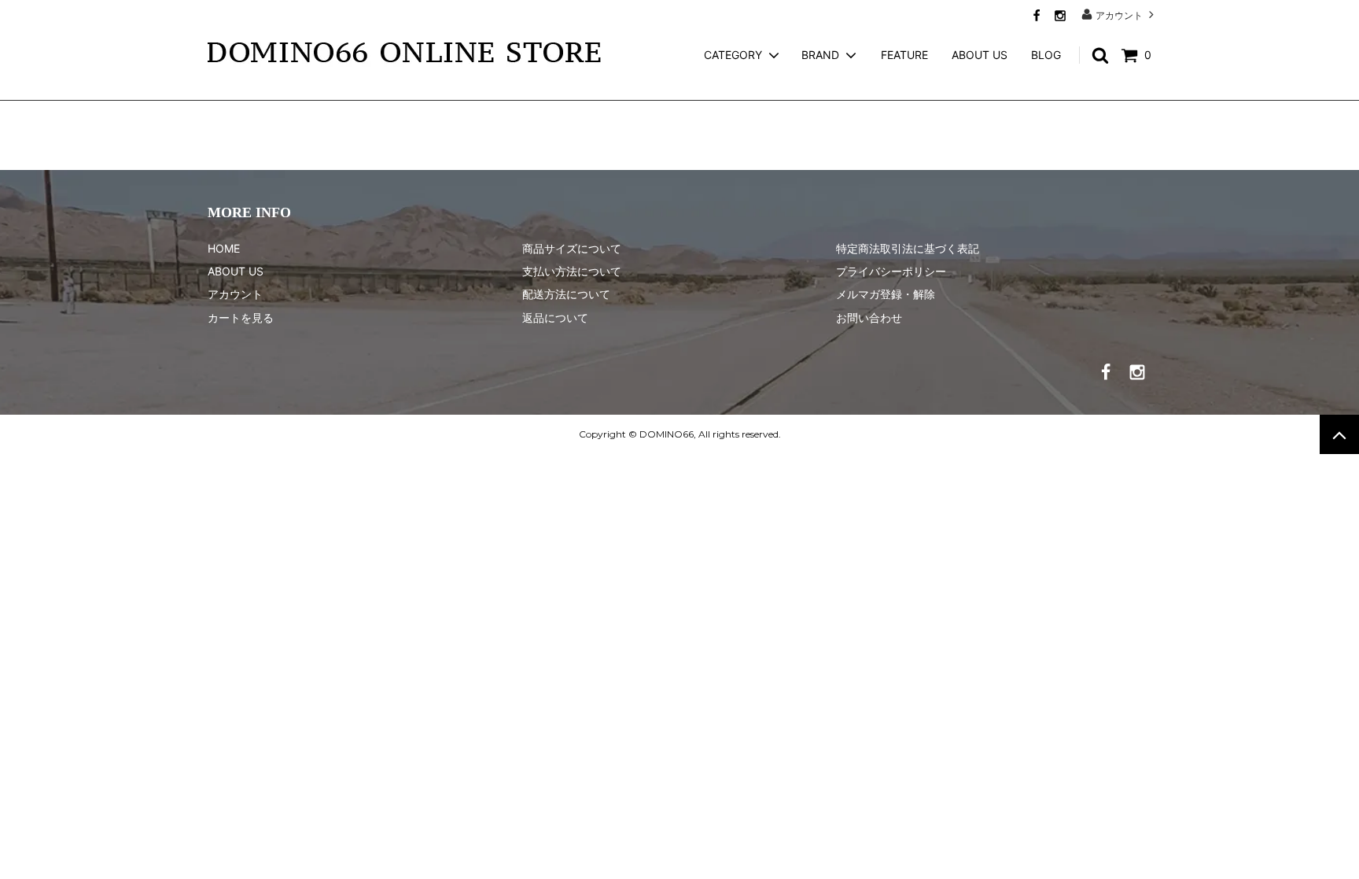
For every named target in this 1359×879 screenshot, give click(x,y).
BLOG (1046, 54)
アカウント (1119, 14)
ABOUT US (979, 54)
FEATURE (904, 54)
